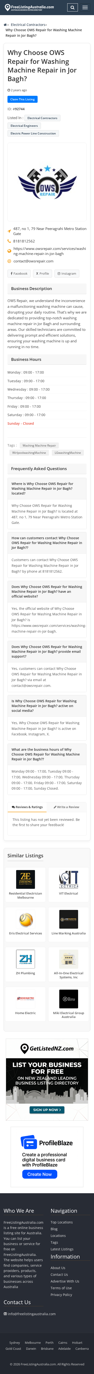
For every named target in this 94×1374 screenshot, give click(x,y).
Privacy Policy (61, 1294)
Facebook (20, 273)
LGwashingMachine (68, 453)
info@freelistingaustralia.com (32, 1314)
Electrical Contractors (28, 24)
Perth (50, 1342)
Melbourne (33, 1342)
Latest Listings (62, 1249)
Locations (58, 1235)
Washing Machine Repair (39, 445)
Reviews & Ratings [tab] (29, 807)
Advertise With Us (65, 1281)
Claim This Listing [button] (22, 99)
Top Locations (62, 1222)
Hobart (77, 1342)
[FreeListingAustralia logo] (29, 7)
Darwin (31, 1348)
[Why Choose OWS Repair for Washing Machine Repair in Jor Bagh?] (47, 181)
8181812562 (24, 241)
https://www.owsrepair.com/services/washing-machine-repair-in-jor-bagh (49, 251)
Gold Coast (13, 1348)
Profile (44, 273)
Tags (54, 1242)
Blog (54, 1229)
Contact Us (59, 1274)
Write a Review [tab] (67, 807)
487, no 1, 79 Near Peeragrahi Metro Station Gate (50, 231)
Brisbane (47, 1348)
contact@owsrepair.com (33, 261)
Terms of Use (61, 1288)
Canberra (82, 1348)
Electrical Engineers (24, 126)
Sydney (14, 1342)
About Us (58, 1267)
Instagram (68, 273)
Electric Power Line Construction (33, 133)
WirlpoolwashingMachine (29, 453)
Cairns (62, 1342)
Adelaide (64, 1348)
